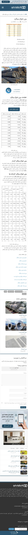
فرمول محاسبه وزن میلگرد (21, 267)
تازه (26, 448)
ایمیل (25, 393)
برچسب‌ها (12, 448)
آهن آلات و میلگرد (12, 14)
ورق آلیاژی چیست (23, 332)
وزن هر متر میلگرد (23, 273)
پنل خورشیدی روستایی (15, 461)
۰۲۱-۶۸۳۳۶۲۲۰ (25, 508)
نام (26, 388)
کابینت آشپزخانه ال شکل (18, 444)
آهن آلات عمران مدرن (18, 291)
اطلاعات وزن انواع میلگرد (20, 39)
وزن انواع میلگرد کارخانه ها (20, 44)
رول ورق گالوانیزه (23, 315)
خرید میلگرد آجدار (14, 109)
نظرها (17, 448)
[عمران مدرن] (18, 7)
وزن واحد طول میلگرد (22, 286)
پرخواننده (22, 448)
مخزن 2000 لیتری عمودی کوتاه (14, 466)
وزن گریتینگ (24, 349)
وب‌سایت (25, 398)
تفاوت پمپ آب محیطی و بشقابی (14, 451)
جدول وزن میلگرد (23, 261)
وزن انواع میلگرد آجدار (21, 41)
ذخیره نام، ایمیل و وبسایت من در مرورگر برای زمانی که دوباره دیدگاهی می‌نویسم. (15, 403)
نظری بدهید (18, 21)
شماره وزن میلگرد (11, 291)
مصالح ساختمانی (20, 14)
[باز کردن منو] (2, 7)
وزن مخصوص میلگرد (22, 283)
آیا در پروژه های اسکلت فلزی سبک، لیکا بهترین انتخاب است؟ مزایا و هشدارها (11, 471)
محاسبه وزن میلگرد (22, 270)
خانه (24, 14)
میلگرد (6, 291)
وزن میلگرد (24, 293)
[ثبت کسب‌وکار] (14, 420)
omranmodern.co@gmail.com (21, 506)
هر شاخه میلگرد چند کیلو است (20, 276)
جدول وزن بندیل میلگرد (22, 257)
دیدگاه (25, 373)
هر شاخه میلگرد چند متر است (20, 279)
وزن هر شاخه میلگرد (22, 264)
